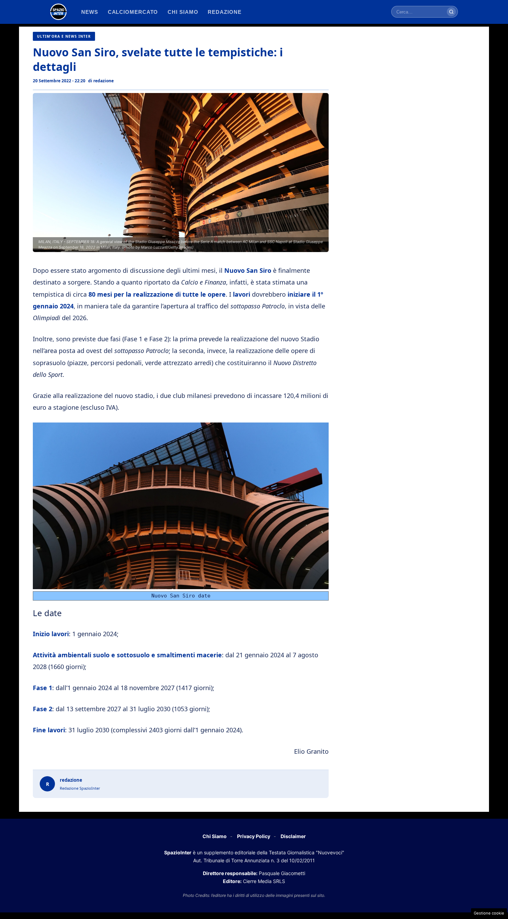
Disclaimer (293, 836)
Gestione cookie (489, 913)
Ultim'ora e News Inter (64, 36)
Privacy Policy (253, 836)
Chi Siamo (215, 836)
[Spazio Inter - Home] (58, 11)
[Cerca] (451, 11)
